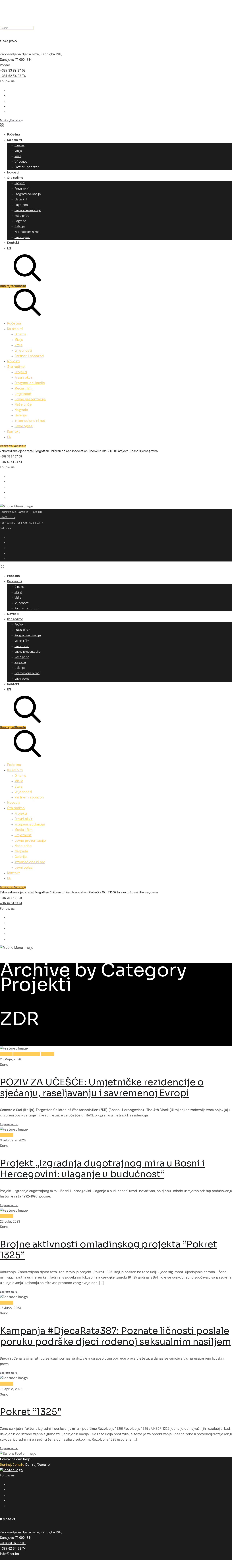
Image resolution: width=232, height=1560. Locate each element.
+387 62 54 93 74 (13, 76)
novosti (6, 1054)
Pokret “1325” (30, 1412)
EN (9, 248)
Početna (13, 134)
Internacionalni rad (27, 232)
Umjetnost (21, 205)
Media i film (21, 199)
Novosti (13, 172)
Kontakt (13, 242)
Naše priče (21, 215)
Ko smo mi (14, 140)
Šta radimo (15, 177)
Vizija (17, 156)
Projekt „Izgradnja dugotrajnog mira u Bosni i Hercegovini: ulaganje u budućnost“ (102, 1169)
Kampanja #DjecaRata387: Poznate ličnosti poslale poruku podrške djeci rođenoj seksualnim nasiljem (115, 1336)
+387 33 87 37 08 (13, 70)
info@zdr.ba (7, 517)
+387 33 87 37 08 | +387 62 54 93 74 (22, 523)
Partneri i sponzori (26, 167)
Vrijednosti (21, 161)
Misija (18, 150)
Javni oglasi (22, 237)
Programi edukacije (27, 194)
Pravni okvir (22, 188)
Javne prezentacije (27, 210)
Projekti (19, 183)
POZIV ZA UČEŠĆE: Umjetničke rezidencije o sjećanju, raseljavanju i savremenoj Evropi (102, 1087)
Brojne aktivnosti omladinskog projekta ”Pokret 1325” (108, 1250)
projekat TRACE (26, 1054)
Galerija (19, 226)
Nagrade (20, 221)
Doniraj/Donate (12, 1464)
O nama (19, 145)
